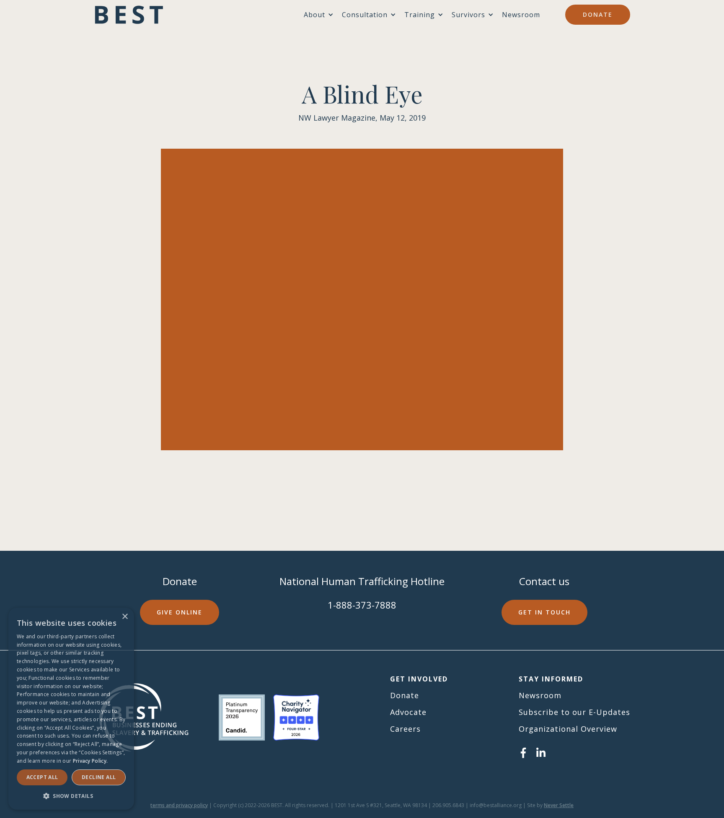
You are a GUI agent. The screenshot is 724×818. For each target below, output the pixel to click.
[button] (71, 796)
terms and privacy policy (179, 805)
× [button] (125, 617)
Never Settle (559, 805)
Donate (598, 14)
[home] (129, 14)
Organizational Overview (568, 729)
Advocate (408, 712)
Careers (405, 729)
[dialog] (71, 709)
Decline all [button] (99, 777)
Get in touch (544, 612)
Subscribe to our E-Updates (574, 712)
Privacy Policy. (90, 760)
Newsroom (521, 14)
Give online (179, 612)
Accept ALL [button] (42, 777)
